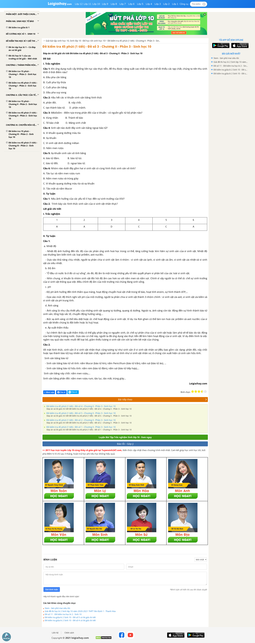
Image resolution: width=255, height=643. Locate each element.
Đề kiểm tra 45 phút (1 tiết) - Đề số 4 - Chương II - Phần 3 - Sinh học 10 (81, 406)
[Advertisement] (231, 118)
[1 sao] (192, 391)
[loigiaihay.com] (60, 5)
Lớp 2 (166, 4)
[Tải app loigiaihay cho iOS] (239, 45)
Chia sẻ (62, 392)
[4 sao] (202, 391)
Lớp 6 (131, 4)
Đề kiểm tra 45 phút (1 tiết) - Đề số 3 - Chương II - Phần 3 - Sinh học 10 (96, 46)
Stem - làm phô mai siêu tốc (57, 608)
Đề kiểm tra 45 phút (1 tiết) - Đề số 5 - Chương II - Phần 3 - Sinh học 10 (81, 413)
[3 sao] (199, 391)
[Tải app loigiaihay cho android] (220, 45)
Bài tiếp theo (125, 399)
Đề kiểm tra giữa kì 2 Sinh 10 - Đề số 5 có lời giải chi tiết (70, 617)
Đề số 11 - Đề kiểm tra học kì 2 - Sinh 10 (63, 614)
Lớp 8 (114, 4)
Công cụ (184, 4)
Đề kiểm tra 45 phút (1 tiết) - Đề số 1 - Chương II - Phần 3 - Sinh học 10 (81, 427)
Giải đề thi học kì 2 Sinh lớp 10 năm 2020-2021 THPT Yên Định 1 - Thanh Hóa (80, 611)
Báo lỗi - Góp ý (125, 443)
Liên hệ (55, 632)
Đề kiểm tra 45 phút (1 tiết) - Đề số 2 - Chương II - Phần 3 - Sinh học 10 (81, 420)
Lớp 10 (96, 4)
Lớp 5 (140, 4)
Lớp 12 (79, 4)
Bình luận (50, 392)
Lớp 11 (87, 4)
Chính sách (69, 632)
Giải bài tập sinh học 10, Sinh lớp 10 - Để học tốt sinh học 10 (75, 40)
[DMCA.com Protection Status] (103, 638)
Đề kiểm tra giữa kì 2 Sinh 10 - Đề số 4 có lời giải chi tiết (70, 620)
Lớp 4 (149, 4)
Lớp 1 (175, 4)
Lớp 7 (123, 4)
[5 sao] (205, 391)
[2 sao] (195, 391)
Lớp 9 (105, 4)
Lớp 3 (158, 4)
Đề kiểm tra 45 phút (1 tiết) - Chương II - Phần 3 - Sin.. (134, 40)
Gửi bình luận (51, 589)
